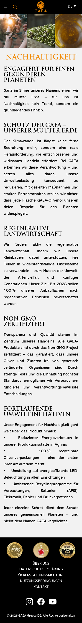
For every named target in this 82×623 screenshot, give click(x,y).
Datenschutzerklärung (41, 569)
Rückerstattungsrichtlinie (41, 575)
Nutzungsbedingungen (41, 581)
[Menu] (5, 7)
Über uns (41, 564)
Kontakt (41, 587)
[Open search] (15, 7)
